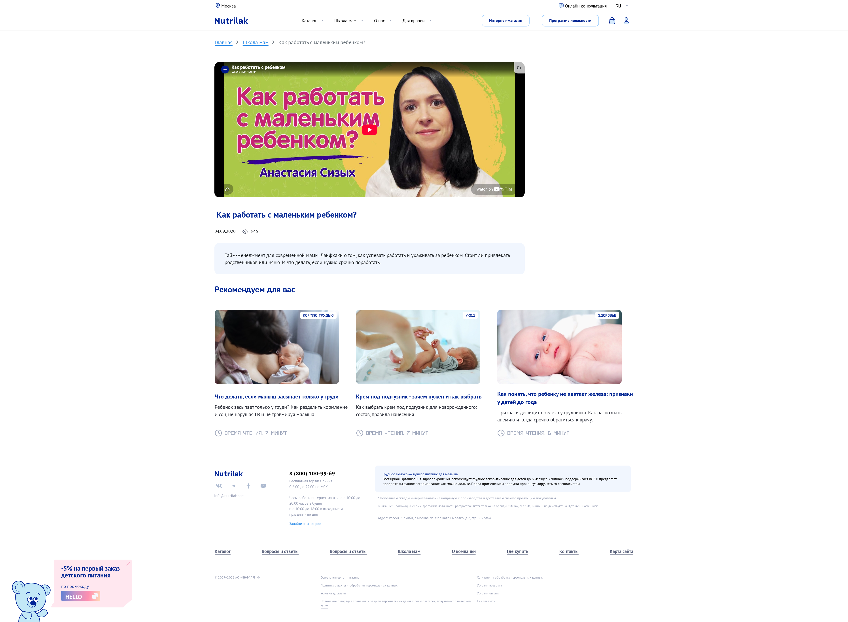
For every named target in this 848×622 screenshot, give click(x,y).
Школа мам (345, 21)
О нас (379, 21)
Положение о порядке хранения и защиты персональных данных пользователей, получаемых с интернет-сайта (396, 603)
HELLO (73, 597)
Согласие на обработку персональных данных (510, 577)
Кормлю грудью (318, 315)
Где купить (517, 551)
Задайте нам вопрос (305, 523)
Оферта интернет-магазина (340, 577)
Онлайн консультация (586, 6)
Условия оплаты (488, 593)
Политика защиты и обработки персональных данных (359, 585)
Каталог (309, 21)
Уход (470, 315)
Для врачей (414, 21)
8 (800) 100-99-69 (312, 473)
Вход (623, 20)
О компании (464, 551)
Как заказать (486, 601)
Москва (228, 6)
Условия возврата (489, 585)
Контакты (569, 551)
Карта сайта (621, 551)
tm (233, 485)
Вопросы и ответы (280, 551)
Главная (224, 42)
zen (248, 485)
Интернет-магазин (505, 20)
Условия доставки (333, 593)
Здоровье (607, 315)
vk (218, 485)
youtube (263, 485)
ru (618, 6)
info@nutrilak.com (229, 495)
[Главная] (231, 21)
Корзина (609, 20)
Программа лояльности (570, 20)
